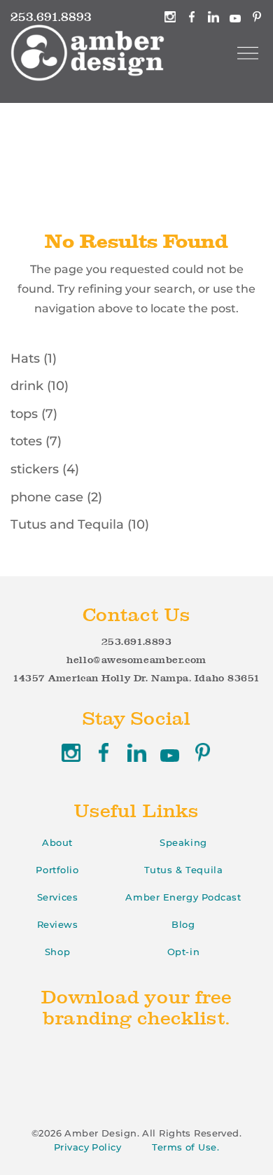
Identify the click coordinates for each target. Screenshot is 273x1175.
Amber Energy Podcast (183, 897)
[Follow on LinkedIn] (136, 752)
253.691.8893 (137, 641)
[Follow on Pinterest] (202, 752)
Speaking (183, 842)
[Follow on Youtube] (169, 752)
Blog (183, 924)
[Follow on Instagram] (71, 752)
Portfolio (57, 869)
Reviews (57, 924)
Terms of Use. (185, 1147)
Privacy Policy (87, 1147)
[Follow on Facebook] (103, 752)
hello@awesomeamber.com (136, 659)
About (57, 842)
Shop (57, 951)
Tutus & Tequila (183, 869)
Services (57, 897)
